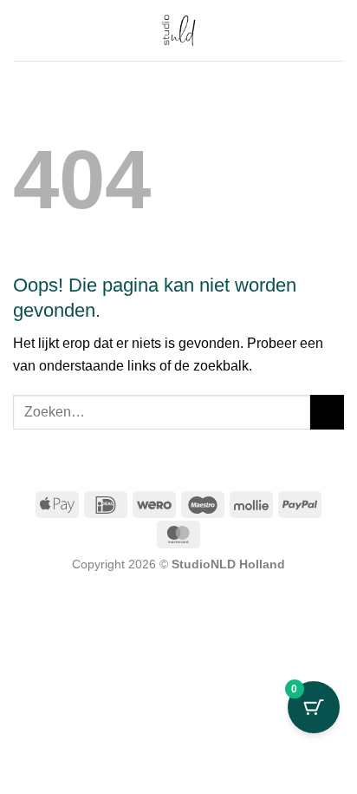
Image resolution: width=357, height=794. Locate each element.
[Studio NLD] (178, 30)
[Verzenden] (327, 412)
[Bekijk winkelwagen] (21, 30)
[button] (333, 30)
